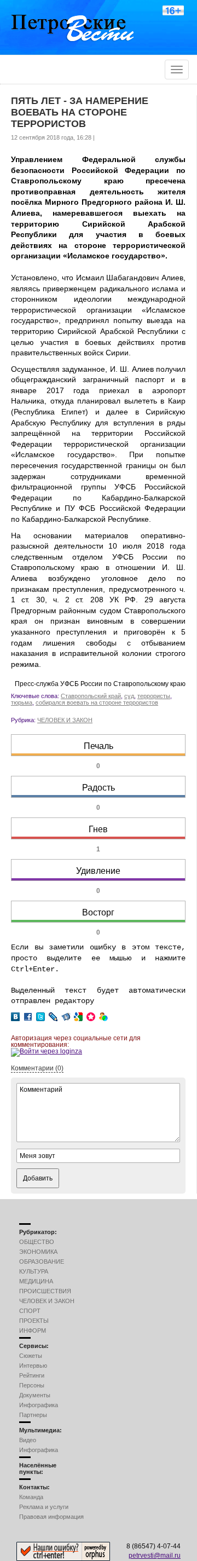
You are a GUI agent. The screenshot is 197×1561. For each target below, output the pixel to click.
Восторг (98, 912)
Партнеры (33, 1415)
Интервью (33, 1365)
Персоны (31, 1385)
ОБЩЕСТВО (36, 1242)
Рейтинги (31, 1375)
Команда (31, 1497)
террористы (153, 696)
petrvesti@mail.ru (155, 1555)
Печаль (98, 746)
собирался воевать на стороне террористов (97, 702)
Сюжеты (30, 1355)
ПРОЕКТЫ (34, 1320)
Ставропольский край (91, 696)
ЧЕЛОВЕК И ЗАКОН (64, 720)
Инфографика (38, 1405)
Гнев (98, 829)
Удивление (98, 870)
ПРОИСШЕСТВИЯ (45, 1291)
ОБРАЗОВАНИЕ (41, 1261)
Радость (98, 787)
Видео (27, 1440)
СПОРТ (29, 1310)
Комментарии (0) (37, 1068)
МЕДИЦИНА (36, 1281)
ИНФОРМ (32, 1330)
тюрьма (21, 702)
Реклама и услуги (43, 1507)
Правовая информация (51, 1516)
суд (129, 696)
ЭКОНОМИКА (38, 1251)
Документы (34, 1395)
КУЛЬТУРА (33, 1271)
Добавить (38, 1178)
